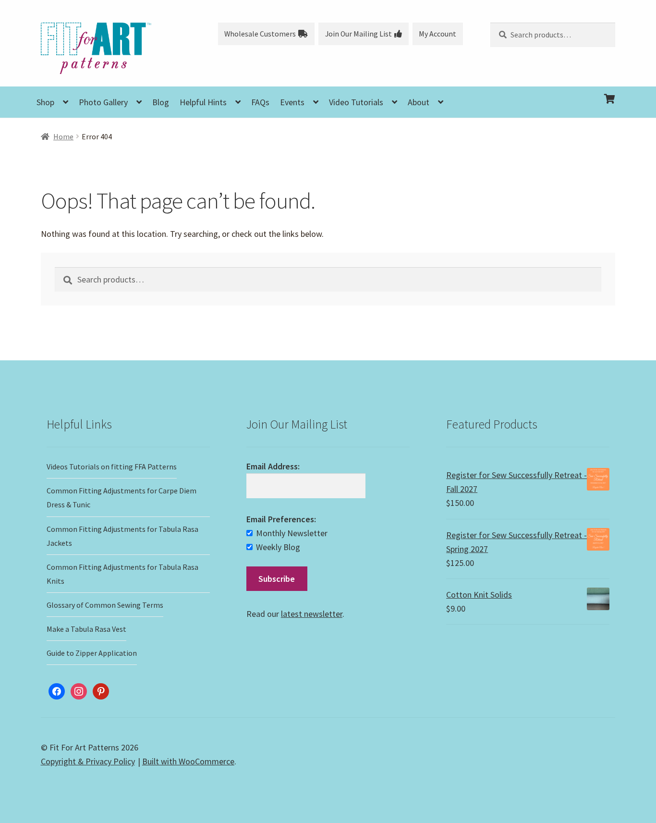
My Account (437, 33)
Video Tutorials (356, 102)
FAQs (260, 102)
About (418, 102)
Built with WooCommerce (188, 761)
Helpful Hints (203, 102)
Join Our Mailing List (358, 33)
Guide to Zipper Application (92, 653)
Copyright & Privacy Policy (88, 761)
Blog (160, 102)
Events (292, 102)
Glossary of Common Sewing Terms (105, 605)
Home (63, 136)
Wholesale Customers (260, 33)
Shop (45, 102)
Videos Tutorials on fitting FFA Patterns (112, 466)
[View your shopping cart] (552, 91)
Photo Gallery (103, 102)
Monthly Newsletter (292, 533)
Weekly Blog (278, 547)
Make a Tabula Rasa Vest (86, 629)
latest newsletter (311, 613)
